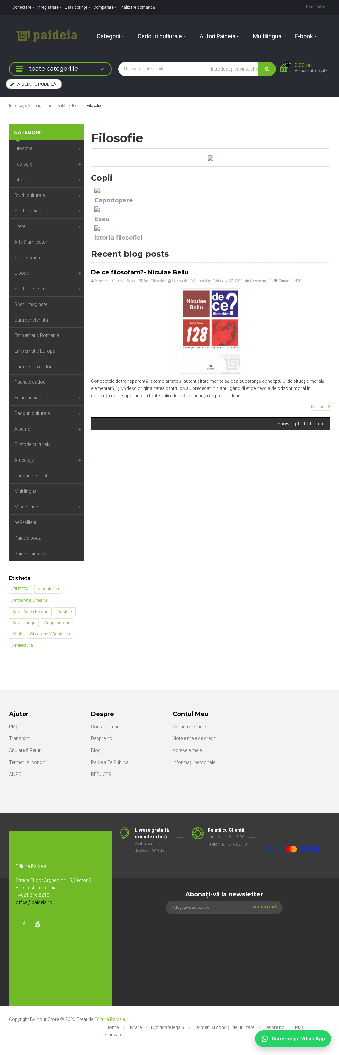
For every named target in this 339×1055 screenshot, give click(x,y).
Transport (19, 738)
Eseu (102, 219)
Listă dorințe (76, 7)
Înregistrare (48, 7)
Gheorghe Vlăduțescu (50, 633)
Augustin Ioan (57, 622)
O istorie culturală (32, 444)
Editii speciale (28, 397)
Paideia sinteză (29, 553)
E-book (21, 273)
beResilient (25, 522)
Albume (22, 429)
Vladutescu (48, 588)
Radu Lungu (23, 622)
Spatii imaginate (30, 304)
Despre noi (102, 738)
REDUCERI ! (102, 774)
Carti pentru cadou (33, 366)
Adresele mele (187, 750)
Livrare (135, 1027)
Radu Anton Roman (30, 611)
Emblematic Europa (34, 351)
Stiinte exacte (27, 257)
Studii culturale (29, 195)
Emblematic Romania (36, 335)
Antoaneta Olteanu (29, 600)
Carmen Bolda (124, 280)
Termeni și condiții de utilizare (224, 1027)
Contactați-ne (105, 726)
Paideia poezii (28, 538)
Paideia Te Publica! (110, 762)
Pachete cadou (30, 382)
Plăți (13, 726)
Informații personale (194, 762)
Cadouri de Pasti (31, 475)
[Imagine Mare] (293, 830)
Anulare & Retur (25, 750)
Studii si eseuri (29, 288)
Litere (19, 226)
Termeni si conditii (28, 762)
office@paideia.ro (34, 902)
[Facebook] (24, 924)
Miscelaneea (27, 506)
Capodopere (113, 200)
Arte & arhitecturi (31, 242)
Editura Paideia (109, 1019)
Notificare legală (168, 1027)
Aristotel (65, 611)
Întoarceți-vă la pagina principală (37, 105)
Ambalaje (24, 460)
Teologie (23, 164)
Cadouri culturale (32, 413)
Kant (16, 633)
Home (113, 1027)
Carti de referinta (31, 319)
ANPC (15, 774)
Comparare (103, 7)
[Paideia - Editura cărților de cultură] (46, 35)
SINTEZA (20, 588)
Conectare (21, 7)
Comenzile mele (189, 726)
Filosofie (23, 148)
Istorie (20, 179)
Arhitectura (22, 645)
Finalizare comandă (137, 7)
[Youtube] (37, 924)
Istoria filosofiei (118, 237)
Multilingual (26, 491)
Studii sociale (28, 210)
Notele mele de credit (194, 738)
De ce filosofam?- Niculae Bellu (140, 272)
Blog (76, 105)
